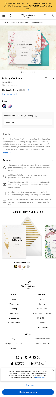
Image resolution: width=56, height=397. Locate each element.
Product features (43, 343)
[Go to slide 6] (32, 72)
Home (4, 22)
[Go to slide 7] (34, 72)
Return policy (14, 313)
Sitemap (14, 309)
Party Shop (42, 318)
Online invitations (42, 339)
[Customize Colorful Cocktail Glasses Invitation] (28, 48)
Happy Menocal (8, 82)
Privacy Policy (40, 378)
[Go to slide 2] (23, 72)
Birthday (12, 22)
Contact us (14, 304)
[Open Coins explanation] (28, 90)
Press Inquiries (42, 327)
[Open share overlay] (52, 78)
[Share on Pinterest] (25, 357)
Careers (42, 323)
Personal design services (42, 313)
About (42, 299)
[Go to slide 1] (21, 72)
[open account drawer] (52, 15)
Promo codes (42, 309)
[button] (36, 115)
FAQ (14, 299)
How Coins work (9, 94)
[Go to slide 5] (30, 72)
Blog (13, 339)
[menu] (3, 15)
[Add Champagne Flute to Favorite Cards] (21, 270)
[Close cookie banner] (53, 370)
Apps (13, 348)
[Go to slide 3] (25, 72)
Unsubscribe (14, 318)
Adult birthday (23, 22)
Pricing (42, 304)
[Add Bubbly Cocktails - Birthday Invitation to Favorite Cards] (46, 78)
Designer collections (13, 343)
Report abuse (14, 323)
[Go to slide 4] (28, 72)
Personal (10, 122)
